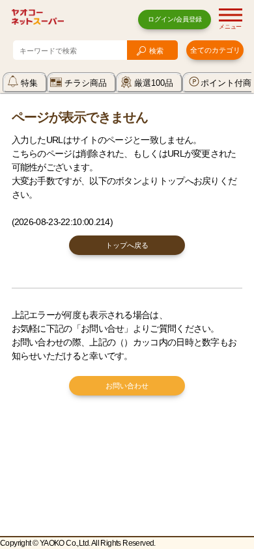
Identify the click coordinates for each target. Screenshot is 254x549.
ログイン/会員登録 (175, 19)
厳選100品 (153, 83)
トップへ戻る (127, 245)
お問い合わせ (127, 386)
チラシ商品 (85, 83)
